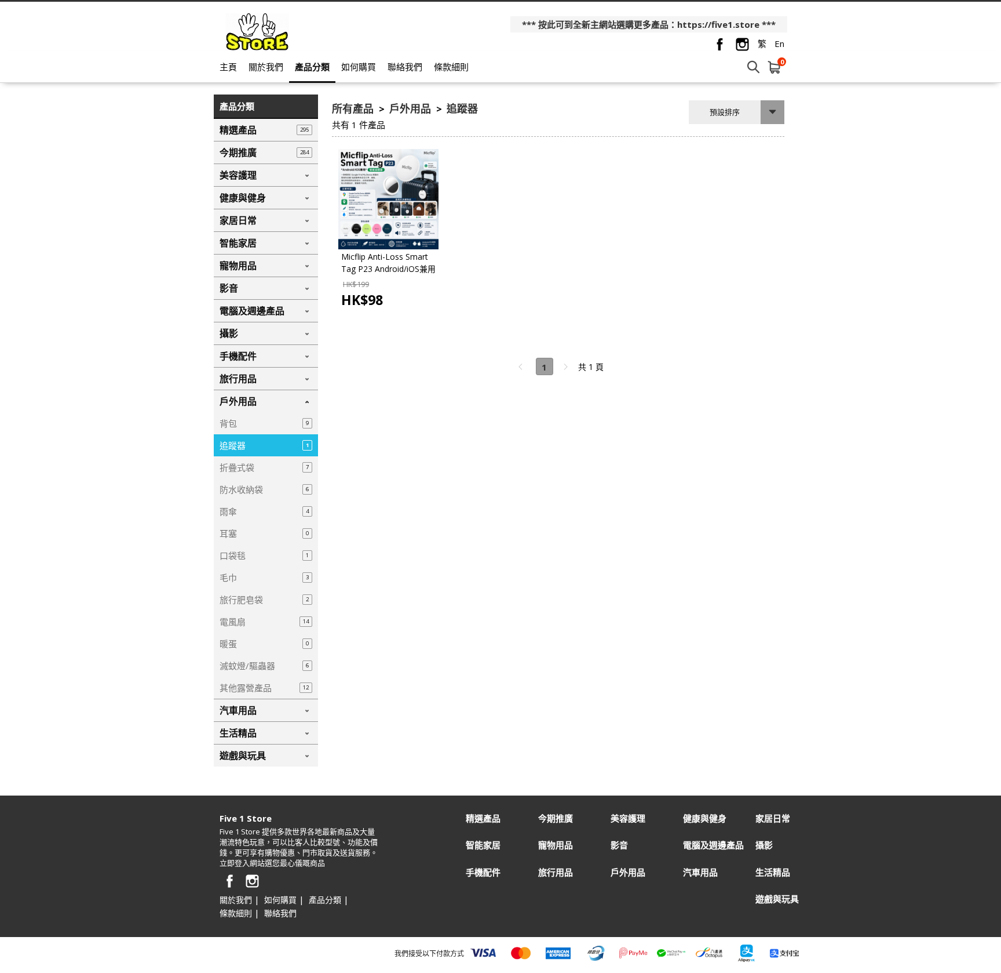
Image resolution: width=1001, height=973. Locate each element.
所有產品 (354, 108)
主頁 (228, 66)
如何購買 (358, 66)
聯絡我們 (405, 66)
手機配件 (483, 872)
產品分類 (312, 66)
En (779, 43)
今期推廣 (555, 818)
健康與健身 (704, 818)
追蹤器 (462, 108)
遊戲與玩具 (777, 899)
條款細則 (451, 66)
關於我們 (266, 66)
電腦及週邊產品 (713, 845)
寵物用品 (555, 845)
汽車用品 (700, 872)
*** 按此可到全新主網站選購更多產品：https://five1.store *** (649, 24)
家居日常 (772, 818)
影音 (619, 845)
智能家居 (483, 845)
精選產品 (483, 818)
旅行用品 (555, 872)
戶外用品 (411, 108)
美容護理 (628, 818)
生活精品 (772, 872)
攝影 (764, 845)
